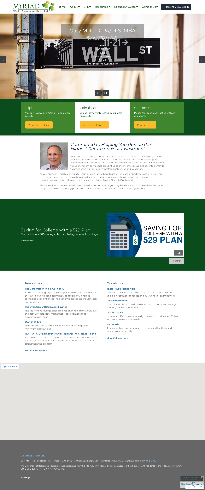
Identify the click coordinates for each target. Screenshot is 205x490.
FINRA (145, 461)
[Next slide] (202, 59)
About (74, 6)
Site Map (25, 477)
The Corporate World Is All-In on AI (44, 288)
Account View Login (176, 6)
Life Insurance (115, 312)
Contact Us (149, 6)
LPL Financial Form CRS (33, 456)
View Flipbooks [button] (37, 125)
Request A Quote (125, 6)
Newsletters (33, 283)
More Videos (27, 241)
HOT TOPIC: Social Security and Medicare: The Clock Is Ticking (60, 333)
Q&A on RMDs (33, 322)
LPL (86, 6)
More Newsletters (36, 350)
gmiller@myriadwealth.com (102, 63)
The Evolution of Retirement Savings (46, 307)
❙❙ (106, 93)
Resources (101, 6)
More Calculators (117, 338)
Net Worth (113, 324)
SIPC (153, 461)
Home (62, 6)
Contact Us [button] (144, 125)
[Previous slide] (3, 59)
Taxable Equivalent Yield (121, 288)
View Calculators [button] (93, 125)
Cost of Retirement (118, 300)
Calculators (115, 283)
